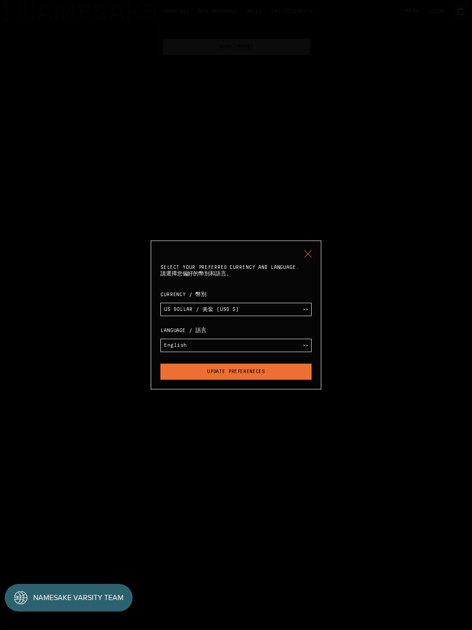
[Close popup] (308, 253)
